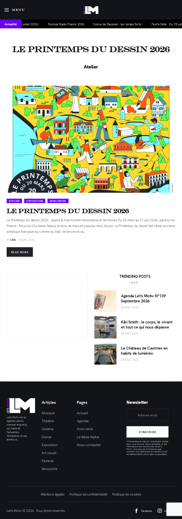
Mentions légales (53, 494)
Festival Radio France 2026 (53, 24)
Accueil (82, 412)
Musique (48, 412)
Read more (20, 252)
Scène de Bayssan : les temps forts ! (105, 24)
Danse (47, 436)
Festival (48, 460)
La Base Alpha (88, 436)
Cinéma (47, 428)
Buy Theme (47, 312)
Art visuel (49, 452)
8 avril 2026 (26, 239)
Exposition (34, 201)
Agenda (83, 420)
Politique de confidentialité (88, 494)
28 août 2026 (129, 307)
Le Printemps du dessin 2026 (68, 211)
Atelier (14, 201)
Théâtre (48, 420)
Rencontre (58, 201)
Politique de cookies (126, 494)
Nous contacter (89, 444)
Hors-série (85, 428)
